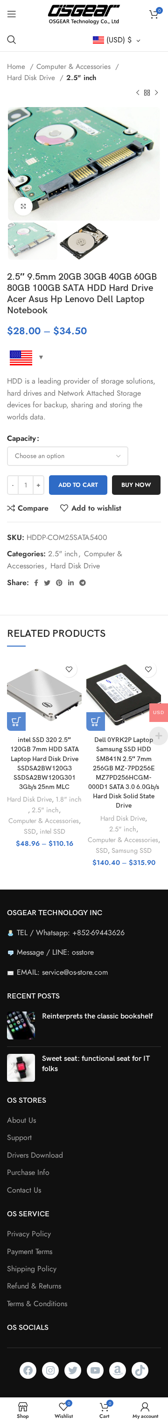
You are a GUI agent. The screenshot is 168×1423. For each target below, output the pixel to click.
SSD (30, 831)
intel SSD (52, 831)
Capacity (21, 438)
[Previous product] (137, 93)
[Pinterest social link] (59, 583)
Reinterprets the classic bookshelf (97, 1016)
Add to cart (78, 484)
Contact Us (24, 1190)
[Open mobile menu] (11, 14)
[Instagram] (50, 1370)
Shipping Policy (31, 1269)
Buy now (136, 484)
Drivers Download (35, 1155)
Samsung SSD (132, 850)
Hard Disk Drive (32, 78)
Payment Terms (29, 1252)
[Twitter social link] (47, 583)
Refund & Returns (34, 1286)
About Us (21, 1120)
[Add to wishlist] (69, 669)
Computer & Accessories (74, 66)
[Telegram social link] (83, 583)
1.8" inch (69, 799)
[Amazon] (117, 1370)
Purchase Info (28, 1172)
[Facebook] (28, 1370)
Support (19, 1138)
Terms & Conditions (37, 1304)
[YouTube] (95, 1370)
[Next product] (156, 93)
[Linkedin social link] (71, 583)
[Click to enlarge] (23, 206)
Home (17, 66)
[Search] (11, 39)
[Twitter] (72, 1370)
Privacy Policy (29, 1234)
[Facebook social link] (36, 583)
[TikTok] (140, 1370)
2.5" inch (81, 78)
